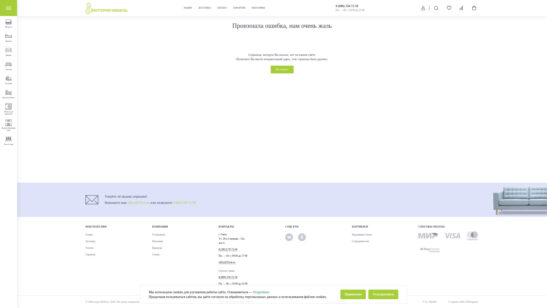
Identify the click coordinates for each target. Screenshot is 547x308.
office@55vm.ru (138, 202)
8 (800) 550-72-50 (347, 6)
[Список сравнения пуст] (461, 8)
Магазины (258, 7)
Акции (188, 7)
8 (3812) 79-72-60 (228, 249)
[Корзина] (474, 8)
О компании (158, 234)
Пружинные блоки (362, 234)
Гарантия (239, 7)
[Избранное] (447, 8)
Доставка (204, 7)
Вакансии (157, 247)
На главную (282, 69)
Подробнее (261, 292)
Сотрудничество (360, 241)
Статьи (155, 254)
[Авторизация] (423, 8)
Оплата (222, 7)
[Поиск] (436, 8)
